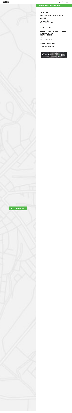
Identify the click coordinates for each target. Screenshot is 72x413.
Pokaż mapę (20, 208)
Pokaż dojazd (46, 27)
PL (59, 2)
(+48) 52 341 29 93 (46, 40)
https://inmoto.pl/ (48, 46)
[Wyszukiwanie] (63, 2)
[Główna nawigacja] (67, 2)
